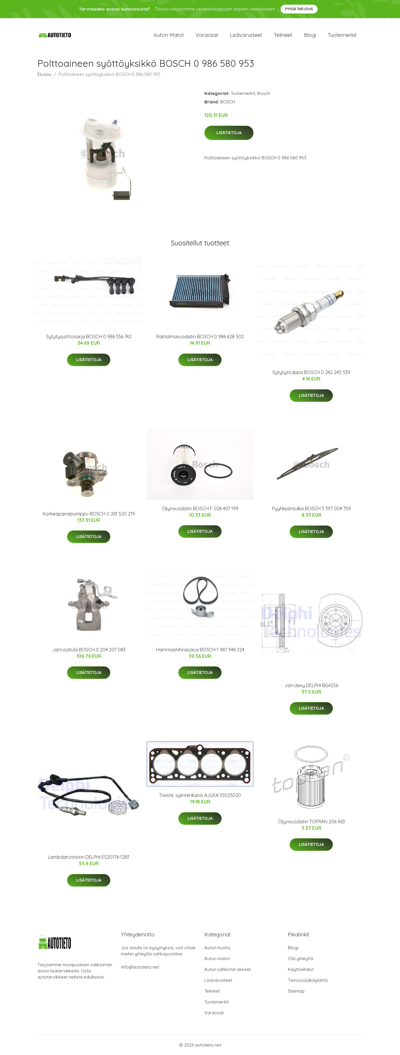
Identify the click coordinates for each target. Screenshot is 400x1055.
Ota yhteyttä (300, 958)
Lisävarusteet (246, 35)
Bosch (263, 93)
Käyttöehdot (301, 969)
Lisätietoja (229, 132)
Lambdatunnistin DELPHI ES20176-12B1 (88, 857)
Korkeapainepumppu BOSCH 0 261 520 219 (89, 514)
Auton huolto (217, 947)
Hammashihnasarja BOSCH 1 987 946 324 (200, 650)
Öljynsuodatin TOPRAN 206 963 (311, 821)
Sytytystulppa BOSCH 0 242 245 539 (311, 372)
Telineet (283, 35)
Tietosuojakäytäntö (308, 980)
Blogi (310, 35)
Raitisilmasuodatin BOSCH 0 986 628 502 (200, 336)
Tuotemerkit (342, 35)
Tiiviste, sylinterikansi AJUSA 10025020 (200, 795)
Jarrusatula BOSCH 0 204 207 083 (89, 650)
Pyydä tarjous (299, 9)
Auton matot (168, 35)
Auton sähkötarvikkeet (227, 969)
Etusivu (44, 74)
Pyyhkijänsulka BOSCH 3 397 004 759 (311, 508)
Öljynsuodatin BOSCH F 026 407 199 (200, 508)
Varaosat (207, 35)
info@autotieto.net (140, 967)
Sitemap (296, 991)
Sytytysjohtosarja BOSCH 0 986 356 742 (88, 336)
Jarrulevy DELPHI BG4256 (311, 685)
